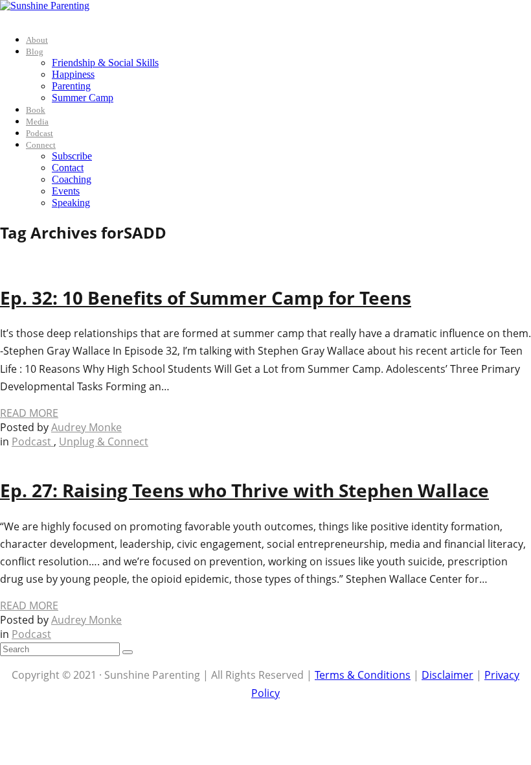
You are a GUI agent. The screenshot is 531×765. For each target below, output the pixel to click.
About (37, 40)
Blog (34, 51)
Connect (41, 145)
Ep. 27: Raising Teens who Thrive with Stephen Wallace (244, 490)
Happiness (73, 74)
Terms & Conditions (363, 675)
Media (37, 121)
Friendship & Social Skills (105, 62)
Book (35, 110)
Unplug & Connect (103, 441)
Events (66, 190)
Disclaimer (447, 675)
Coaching (71, 179)
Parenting (71, 85)
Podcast (39, 133)
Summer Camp (82, 97)
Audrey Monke (86, 427)
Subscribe (72, 155)
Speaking (71, 202)
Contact (68, 167)
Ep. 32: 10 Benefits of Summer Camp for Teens (205, 297)
